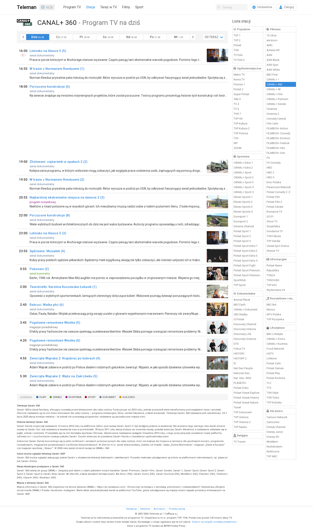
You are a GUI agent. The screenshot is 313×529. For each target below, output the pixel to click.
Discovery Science (245, 338)
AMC (270, 45)
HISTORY (239, 353)
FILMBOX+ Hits (276, 148)
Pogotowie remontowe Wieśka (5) (55, 323)
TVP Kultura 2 (242, 128)
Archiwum (159, 509)
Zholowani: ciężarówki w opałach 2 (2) (59, 162)
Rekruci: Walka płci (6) (47, 305)
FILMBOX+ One (276, 152)
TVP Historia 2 (242, 422)
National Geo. (242, 373)
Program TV (72, 7)
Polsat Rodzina (276, 378)
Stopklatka (273, 226)
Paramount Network (279, 187)
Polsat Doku (241, 387)
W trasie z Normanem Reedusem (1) (57, 69)
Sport (139, 7)
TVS (236, 138)
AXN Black (273, 59)
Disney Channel (276, 427)
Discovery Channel (245, 324)
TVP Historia (241, 417)
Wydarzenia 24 (276, 290)
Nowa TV (239, 79)
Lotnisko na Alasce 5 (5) (48, 51)
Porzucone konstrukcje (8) (50, 215)
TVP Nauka (240, 427)
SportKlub (240, 280)
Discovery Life (242, 334)
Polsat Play (273, 373)
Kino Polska (274, 182)
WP (236, 143)
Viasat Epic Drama (278, 245)
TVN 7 (237, 113)
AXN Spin (272, 64)
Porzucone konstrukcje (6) (50, 87)
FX (268, 157)
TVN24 (271, 275)
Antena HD (273, 50)
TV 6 (236, 108)
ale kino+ (272, 40)
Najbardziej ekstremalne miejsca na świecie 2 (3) (67, 197)
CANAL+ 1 (273, 79)
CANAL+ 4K (274, 89)
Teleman (26, 7)
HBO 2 (270, 172)
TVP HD (238, 118)
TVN (236, 50)
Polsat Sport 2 (242, 236)
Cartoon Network (277, 417)
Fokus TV (239, 348)
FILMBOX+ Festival (278, 143)
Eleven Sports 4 (243, 211)
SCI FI (270, 216)
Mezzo (271, 309)
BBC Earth (240, 304)
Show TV (272, 221)
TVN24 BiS (273, 280)
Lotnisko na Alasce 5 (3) (48, 233)
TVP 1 (237, 35)
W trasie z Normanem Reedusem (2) (57, 180)
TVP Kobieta (274, 402)
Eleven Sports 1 (243, 197)
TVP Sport (240, 285)
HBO (269, 167)
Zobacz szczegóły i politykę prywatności (214, 521)
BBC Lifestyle (275, 334)
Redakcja (131, 509)
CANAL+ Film (275, 94)
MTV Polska (274, 314)
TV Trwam (240, 441)
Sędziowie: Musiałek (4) (47, 251)
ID (235, 363)
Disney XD (273, 436)
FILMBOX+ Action (277, 128)
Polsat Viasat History (246, 397)
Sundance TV (275, 231)
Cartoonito (273, 422)
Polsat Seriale (275, 206)
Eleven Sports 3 (243, 206)
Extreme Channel (244, 226)
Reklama (145, 509)
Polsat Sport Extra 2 (245, 250)
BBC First (272, 74)
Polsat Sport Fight (245, 265)
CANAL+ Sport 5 (244, 192)
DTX (236, 343)
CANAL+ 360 (274, 84)
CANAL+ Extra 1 (243, 162)
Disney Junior (275, 431)
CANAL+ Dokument (245, 309)
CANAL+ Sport (242, 172)
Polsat (237, 45)
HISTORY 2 (240, 358)
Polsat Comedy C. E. (279, 192)
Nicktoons (273, 451)
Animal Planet (242, 299)
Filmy (126, 7)
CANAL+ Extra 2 (243, 167)
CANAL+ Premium (277, 99)
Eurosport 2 (241, 221)
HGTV (270, 353)
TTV (269, 387)
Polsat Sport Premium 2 (248, 275)
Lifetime (272, 358)
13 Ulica (271, 35)
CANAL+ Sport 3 (244, 182)
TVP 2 (237, 40)
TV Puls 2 (239, 59)
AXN (269, 55)
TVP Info (272, 285)
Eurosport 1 (241, 216)
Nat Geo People (243, 368)
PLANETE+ (240, 383)
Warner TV (273, 250)
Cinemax (272, 108)
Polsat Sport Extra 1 (245, 245)
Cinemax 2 (273, 113)
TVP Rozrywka (275, 319)
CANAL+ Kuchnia (277, 343)
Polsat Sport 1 (242, 231)
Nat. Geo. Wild (242, 378)
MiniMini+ (272, 441)
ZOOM (237, 148)
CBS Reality (240, 314)
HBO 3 (270, 177)
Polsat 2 (238, 89)
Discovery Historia (245, 329)
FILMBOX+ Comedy (278, 133)
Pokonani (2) (39, 269)
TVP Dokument (243, 412)
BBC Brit (271, 304)
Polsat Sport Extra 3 (245, 255)
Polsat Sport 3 (242, 241)
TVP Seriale (273, 241)
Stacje (90, 7)
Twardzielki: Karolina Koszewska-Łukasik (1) (63, 287)
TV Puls (238, 55)
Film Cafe (272, 123)
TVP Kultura (240, 123)
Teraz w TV (108, 7)
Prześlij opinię (177, 509)
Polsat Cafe (274, 363)
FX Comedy (274, 162)
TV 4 (236, 104)
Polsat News (274, 265)
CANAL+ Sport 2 (244, 177)
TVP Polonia (241, 133)
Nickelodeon (274, 446)
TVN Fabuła (274, 236)
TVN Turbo (273, 397)
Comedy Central (276, 118)
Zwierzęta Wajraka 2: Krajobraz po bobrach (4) (65, 358)
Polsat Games (275, 368)
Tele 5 (237, 99)
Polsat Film (273, 197)
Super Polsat (241, 94)
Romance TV (274, 211)
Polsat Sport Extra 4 (245, 260)
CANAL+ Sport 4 (244, 187)
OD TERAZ (211, 37)
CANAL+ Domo (276, 338)
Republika (273, 270)
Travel (237, 407)
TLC (269, 383)
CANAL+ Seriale (276, 104)
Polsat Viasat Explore (246, 392)
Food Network (275, 348)
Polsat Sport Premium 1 (248, 270)
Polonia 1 (239, 84)
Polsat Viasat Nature (246, 402)
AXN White (273, 69)
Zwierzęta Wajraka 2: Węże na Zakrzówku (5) (64, 376)
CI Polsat (239, 319)
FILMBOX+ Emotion (278, 138)
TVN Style (272, 392)
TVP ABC (272, 456)
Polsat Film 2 (274, 201)
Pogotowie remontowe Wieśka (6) (55, 340)
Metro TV (239, 74)
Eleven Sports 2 (243, 201)
